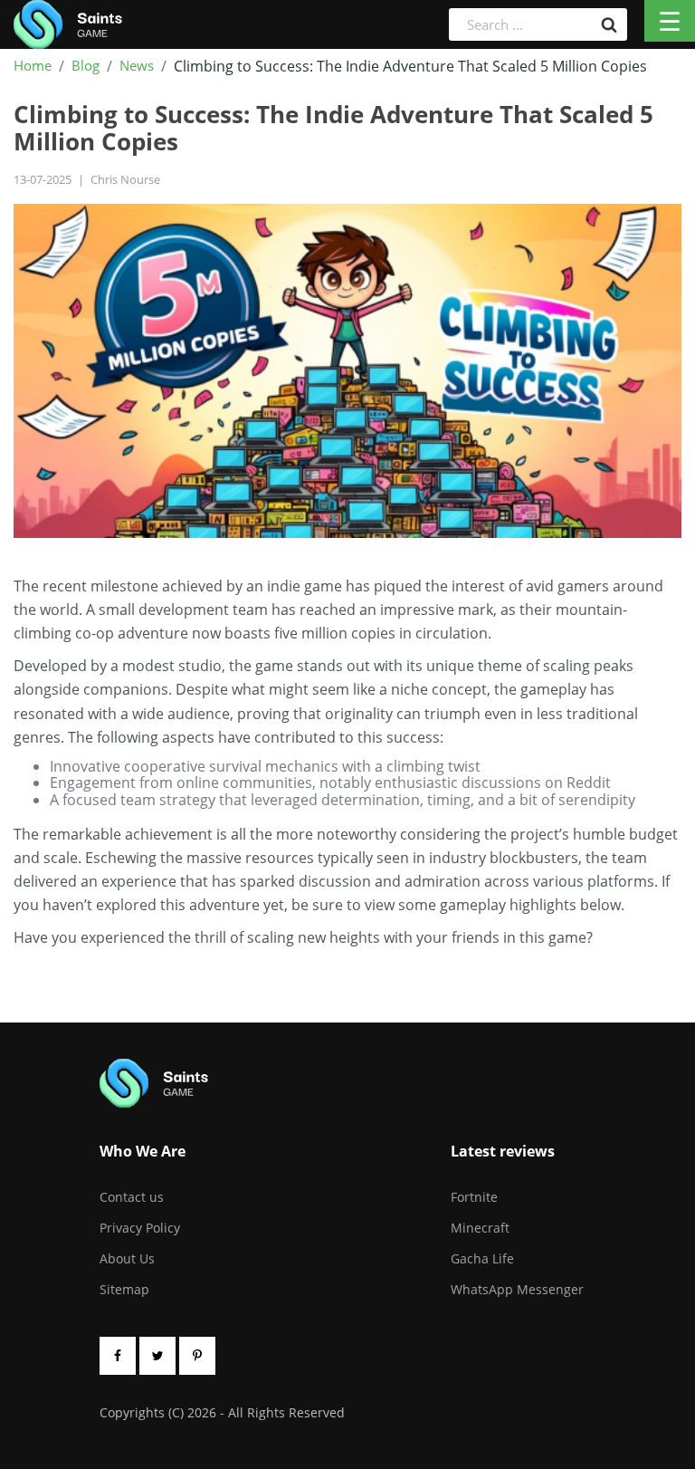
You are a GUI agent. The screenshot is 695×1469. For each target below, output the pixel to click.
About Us (127, 1258)
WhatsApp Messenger (517, 1289)
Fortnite (474, 1196)
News (136, 66)
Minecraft (480, 1227)
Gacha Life (482, 1258)
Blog (85, 66)
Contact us (132, 1196)
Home (33, 66)
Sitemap (124, 1289)
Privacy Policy (140, 1227)
